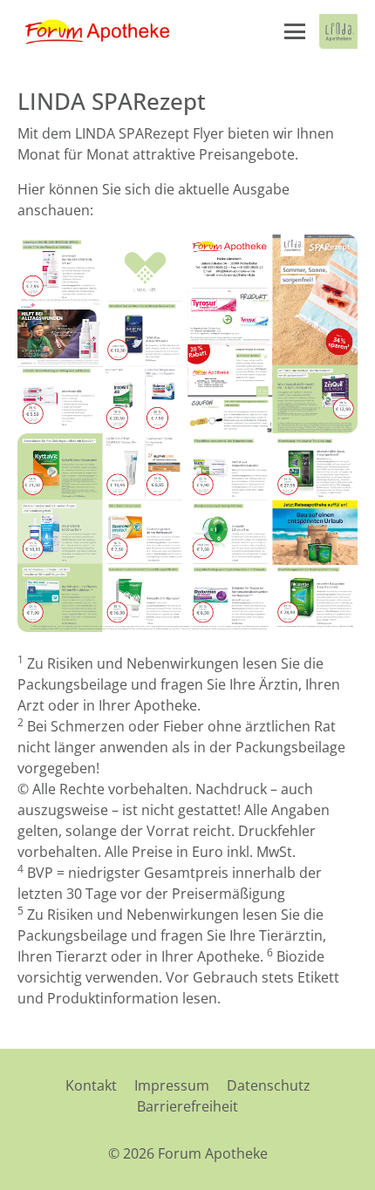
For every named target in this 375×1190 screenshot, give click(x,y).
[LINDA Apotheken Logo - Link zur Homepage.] (338, 31)
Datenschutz (268, 1085)
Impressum (171, 1085)
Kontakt (91, 1085)
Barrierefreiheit (187, 1106)
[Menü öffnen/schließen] (294, 31)
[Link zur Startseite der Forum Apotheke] (104, 31)
